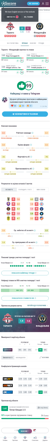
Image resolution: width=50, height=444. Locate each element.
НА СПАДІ (6, 150)
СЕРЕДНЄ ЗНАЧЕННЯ (11, 162)
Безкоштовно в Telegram (26, 114)
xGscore (33, 43)
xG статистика (12, 43)
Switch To (11, 17)
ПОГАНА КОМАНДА (6, 138)
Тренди (41, 43)
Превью (25, 43)
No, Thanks (28, 17)
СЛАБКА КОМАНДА (33, 138)
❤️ (13, 106)
